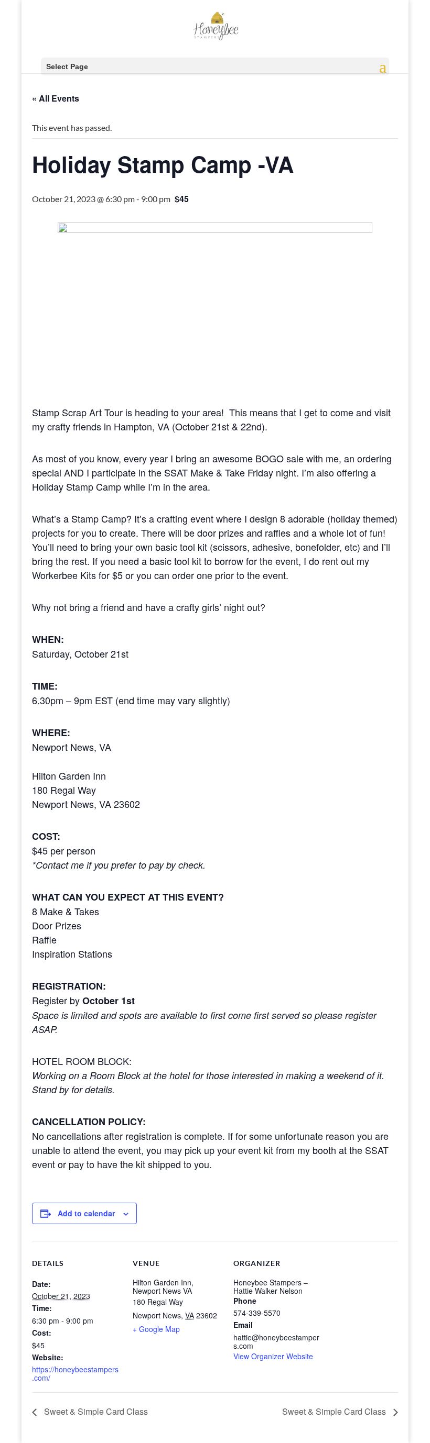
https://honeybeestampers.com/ (75, 1373)
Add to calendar (86, 1213)
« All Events (55, 98)
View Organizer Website (273, 1356)
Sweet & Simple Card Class (95, 1411)
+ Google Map (156, 1329)
